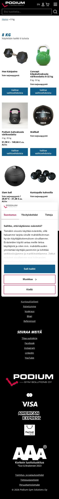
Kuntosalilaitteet (29, 301)
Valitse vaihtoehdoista (15, 91)
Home (5, 19)
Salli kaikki (29, 269)
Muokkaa (28, 279)
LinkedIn (29, 352)
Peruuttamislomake (29, 484)
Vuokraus (29, 311)
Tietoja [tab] (49, 215)
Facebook (29, 343)
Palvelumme (29, 306)
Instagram (29, 348)
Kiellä (29, 289)
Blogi (29, 316)
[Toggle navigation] (55, 4)
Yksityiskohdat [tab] (29, 215)
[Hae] (55, 12)
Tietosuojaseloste (29, 479)
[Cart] (47, 4)
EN (38, 4)
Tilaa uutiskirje (29, 338)
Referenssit (30, 321)
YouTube (29, 357)
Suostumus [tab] (10, 215)
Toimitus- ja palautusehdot (29, 474)
